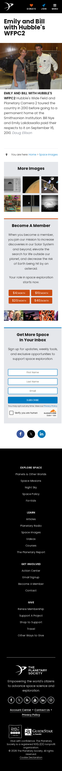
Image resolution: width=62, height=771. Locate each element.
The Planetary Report (31, 552)
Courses (31, 545)
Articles (31, 519)
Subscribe (33, 400)
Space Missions (31, 481)
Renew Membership (31, 609)
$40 (41, 300)
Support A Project (31, 616)
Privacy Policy (50, 406)
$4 (19, 293)
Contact (31, 590)
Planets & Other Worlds (31, 474)
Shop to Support (31, 622)
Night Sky (31, 487)
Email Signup (31, 577)
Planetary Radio (31, 526)
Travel (31, 629)
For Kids (31, 501)
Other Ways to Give (31, 635)
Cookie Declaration (31, 757)
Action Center (31, 571)
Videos (31, 539)
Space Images (48, 154)
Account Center (20, 710)
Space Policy (31, 494)
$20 (19, 300)
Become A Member (31, 584)
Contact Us (42, 710)
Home (32, 154)
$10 (41, 293)
